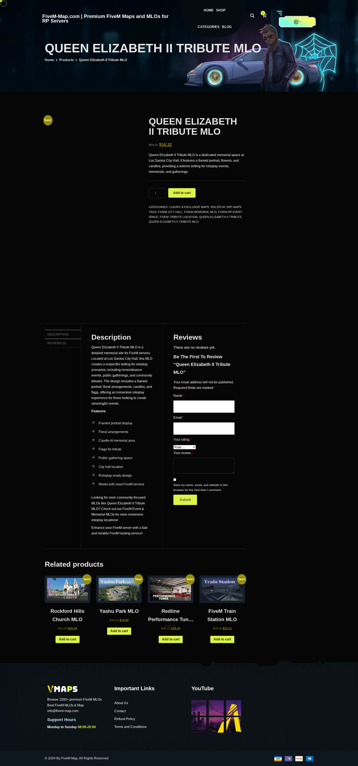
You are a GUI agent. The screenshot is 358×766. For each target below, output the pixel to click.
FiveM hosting (120, 533)
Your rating (182, 439)
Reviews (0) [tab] (56, 343)
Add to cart (182, 193)
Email (178, 417)
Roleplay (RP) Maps (226, 207)
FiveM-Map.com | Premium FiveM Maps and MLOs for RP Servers (105, 18)
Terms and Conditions (130, 727)
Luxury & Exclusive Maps (189, 207)
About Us (121, 703)
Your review (183, 453)
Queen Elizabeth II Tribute (220, 217)
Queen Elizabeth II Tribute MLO (173, 221)
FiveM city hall (170, 212)
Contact (120, 711)
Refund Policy (124, 719)
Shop (221, 10)
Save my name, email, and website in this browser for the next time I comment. (200, 487)
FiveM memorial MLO (200, 212)
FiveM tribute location (178, 217)
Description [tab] (58, 334)
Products (66, 60)
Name (178, 395)
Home (209, 10)
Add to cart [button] (67, 639)
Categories (209, 27)
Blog (227, 27)
